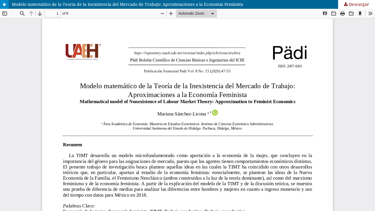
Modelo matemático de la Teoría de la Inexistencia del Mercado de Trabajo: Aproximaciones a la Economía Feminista (127, 4)
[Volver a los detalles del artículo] (4, 4)
